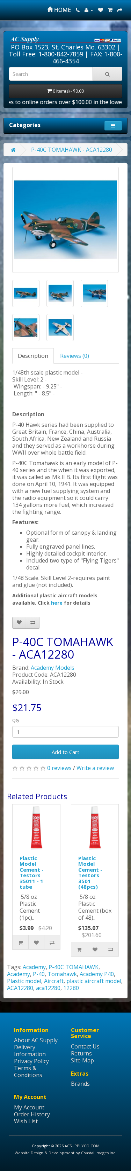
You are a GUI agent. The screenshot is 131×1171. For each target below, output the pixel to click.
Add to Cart (65, 751)
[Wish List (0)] (100, 10)
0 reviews (59, 768)
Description (33, 356)
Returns (81, 1053)
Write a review (95, 768)
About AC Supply (36, 1040)
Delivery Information (30, 1050)
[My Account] (89, 10)
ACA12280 (20, 988)
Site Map (82, 1060)
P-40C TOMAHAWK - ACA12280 (71, 150)
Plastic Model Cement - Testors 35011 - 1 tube (32, 872)
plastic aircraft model (93, 981)
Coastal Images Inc (98, 1152)
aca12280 (48, 988)
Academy (34, 967)
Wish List (26, 1121)
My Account (29, 1107)
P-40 (39, 974)
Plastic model (24, 981)
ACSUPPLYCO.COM (82, 1145)
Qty (15, 720)
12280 (71, 988)
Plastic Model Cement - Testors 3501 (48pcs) (90, 872)
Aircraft (54, 981)
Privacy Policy (31, 1061)
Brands (80, 1083)
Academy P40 (97, 974)
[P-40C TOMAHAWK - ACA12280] (65, 220)
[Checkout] (119, 10)
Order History (32, 1114)
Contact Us (85, 1046)
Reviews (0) (74, 356)
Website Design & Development (44, 1152)
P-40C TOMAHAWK (74, 967)
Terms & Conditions (28, 1071)
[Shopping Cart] (110, 10)
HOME (62, 10)
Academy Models (52, 667)
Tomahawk (62, 974)
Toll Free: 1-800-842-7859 (46, 54)
